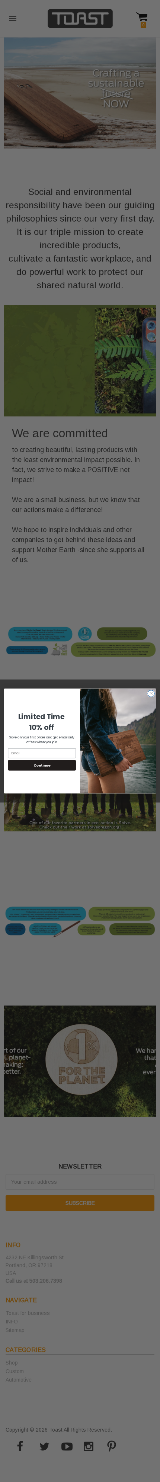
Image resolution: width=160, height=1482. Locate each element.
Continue (42, 765)
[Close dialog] (151, 693)
